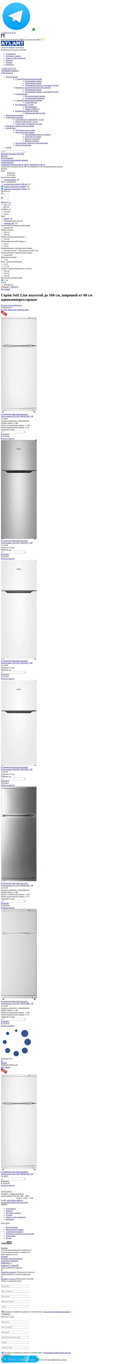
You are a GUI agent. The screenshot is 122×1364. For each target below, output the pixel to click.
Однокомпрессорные (33, 81)
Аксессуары (10, 128)
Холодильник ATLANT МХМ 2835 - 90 (17, 416)
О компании (11, 54)
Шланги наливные (32, 139)
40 (6, 1063)
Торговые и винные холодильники (20, 126)
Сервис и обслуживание (15, 58)
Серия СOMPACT (32, 109)
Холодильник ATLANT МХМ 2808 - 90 (17, 1004)
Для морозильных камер (25, 130)
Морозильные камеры (15, 115)
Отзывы (9, 62)
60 (5, 207)
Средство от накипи (33, 137)
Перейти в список (8, 1279)
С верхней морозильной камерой (28, 100)
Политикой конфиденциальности (14, 1202)
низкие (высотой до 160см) (15, 187)
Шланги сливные (32, 141)
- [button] (1, 432)
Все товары (5, 289)
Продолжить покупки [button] (26, 1272)
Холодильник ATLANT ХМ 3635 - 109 (16, 663)
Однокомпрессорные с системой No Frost (41, 85)
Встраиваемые (31, 107)
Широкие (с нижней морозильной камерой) (33, 88)
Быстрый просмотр (20, 414)
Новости (9, 60)
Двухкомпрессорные (33, 83)
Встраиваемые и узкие (24, 105)
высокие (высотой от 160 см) (15, 184)
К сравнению (6, 414)
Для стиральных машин (25, 132)
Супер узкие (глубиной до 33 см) (28, 124)
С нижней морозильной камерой (28, 79)
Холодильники (12, 77)
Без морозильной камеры (35, 96)
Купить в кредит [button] (7, 438)
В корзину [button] (5, 434)
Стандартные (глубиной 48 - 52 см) (29, 120)
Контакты (10, 65)
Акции (8, 147)
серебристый (9, 223)
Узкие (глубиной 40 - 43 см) (26, 122)
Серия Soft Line (31, 102)
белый (6, 219)
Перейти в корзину (8, 1272)
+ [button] (25, 432)
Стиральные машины (14, 117)
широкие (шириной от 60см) (15, 189)
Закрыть (4, 1248)
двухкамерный (10, 180)
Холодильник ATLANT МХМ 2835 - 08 (17, 885)
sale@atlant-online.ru (15, 1200)
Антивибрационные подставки (37, 134)
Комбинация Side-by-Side (35, 113)
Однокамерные (21, 94)
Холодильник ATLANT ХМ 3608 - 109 (16, 769)
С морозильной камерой (35, 98)
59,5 (5, 205)
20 (2, 1061)
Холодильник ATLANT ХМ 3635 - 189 (16, 543)
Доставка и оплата (13, 56)
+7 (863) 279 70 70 (8, 33)
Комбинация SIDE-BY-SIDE (26, 111)
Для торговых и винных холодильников (31, 143)
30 (4, 1063)
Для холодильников (23, 145)
